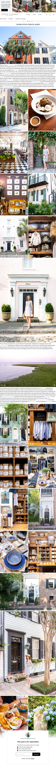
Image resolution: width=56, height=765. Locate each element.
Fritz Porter (48, 401)
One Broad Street (6, 73)
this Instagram (47, 396)
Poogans (16, 70)
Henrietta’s (9, 80)
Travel (28, 14)
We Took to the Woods (41, 399)
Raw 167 (43, 388)
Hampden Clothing (20, 403)
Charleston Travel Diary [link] (21, 18)
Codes (40, 14)
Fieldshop (46, 83)
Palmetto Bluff (11, 65)
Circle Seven (32, 401)
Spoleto (2, 76)
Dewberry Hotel (36, 81)
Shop (34, 14)
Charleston (10, 18)
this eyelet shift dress (8, 86)
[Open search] (46, 14)
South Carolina (3, 18)
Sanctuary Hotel (4, 345)
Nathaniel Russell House (8, 396)
